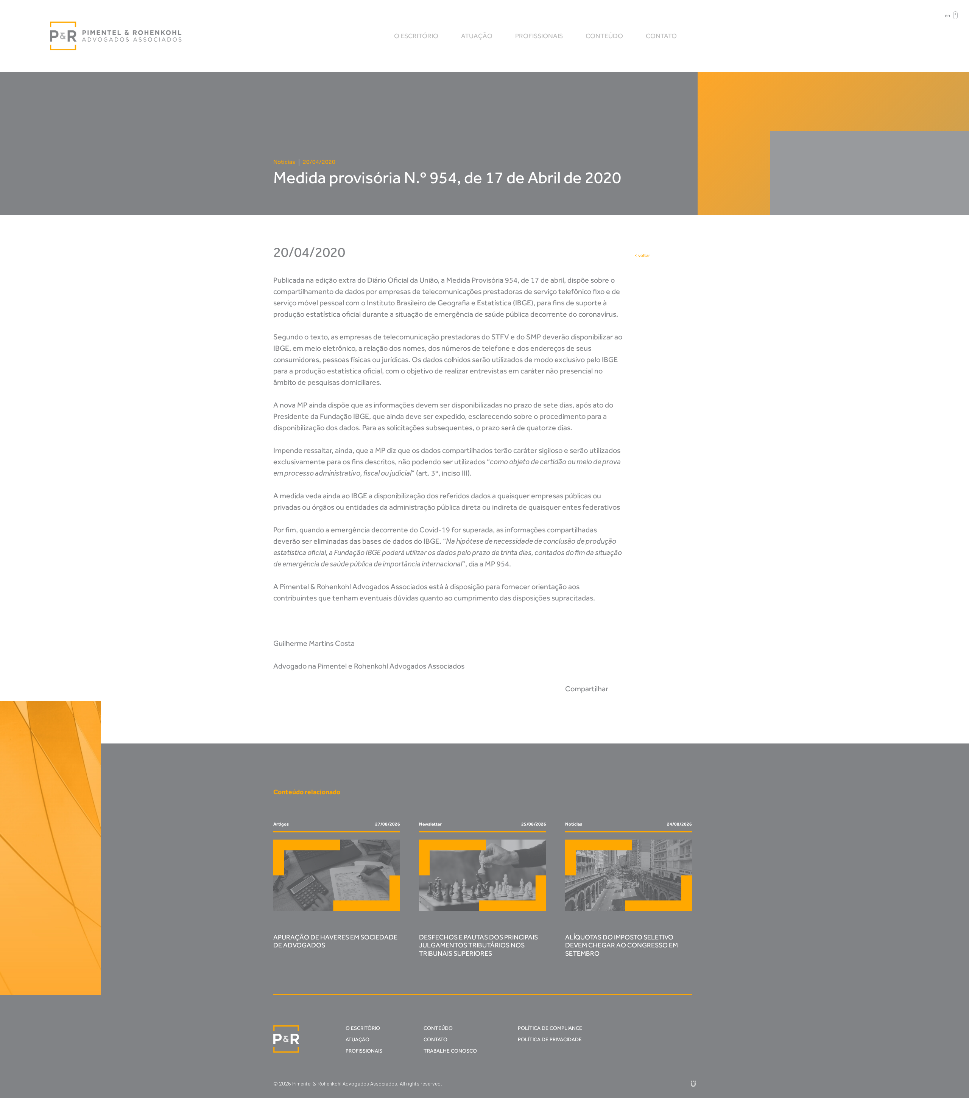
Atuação (476, 36)
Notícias (284, 161)
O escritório (416, 36)
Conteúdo (604, 36)
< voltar (642, 255)
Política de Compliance (550, 1028)
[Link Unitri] (693, 1083)
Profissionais (539, 36)
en (947, 15)
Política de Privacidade (550, 1039)
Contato (661, 36)
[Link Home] (116, 36)
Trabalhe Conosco (450, 1051)
